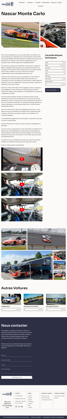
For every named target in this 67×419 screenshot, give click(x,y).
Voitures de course (45, 397)
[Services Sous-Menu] (25, 2)
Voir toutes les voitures (46, 399)
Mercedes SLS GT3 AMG (31, 306)
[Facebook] (19, 406)
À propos (54, 2)
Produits (38, 2)
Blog (59, 2)
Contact (40, 6)
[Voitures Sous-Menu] (33, 2)
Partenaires (46, 2)
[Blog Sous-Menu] (61, 2)
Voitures (30, 2)
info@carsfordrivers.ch (20, 398)
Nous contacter (51, 90)
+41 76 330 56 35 (19, 396)
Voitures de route (45, 396)
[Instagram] (16, 406)
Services (21, 2)
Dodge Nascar (5, 306)
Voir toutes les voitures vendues (59, 396)
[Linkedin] (22, 406)
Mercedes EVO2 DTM (52, 306)
